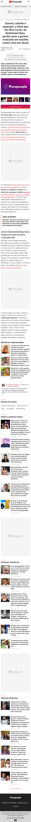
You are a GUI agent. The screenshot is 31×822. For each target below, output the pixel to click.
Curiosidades (10, 408)
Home (2, 19)
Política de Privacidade (9, 803)
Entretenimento (20, 408)
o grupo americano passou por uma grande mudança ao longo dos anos (15, 129)
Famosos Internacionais (8, 406)
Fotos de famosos (22, 406)
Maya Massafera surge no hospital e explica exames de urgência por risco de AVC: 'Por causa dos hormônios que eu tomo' (19, 763)
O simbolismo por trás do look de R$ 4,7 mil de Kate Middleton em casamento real (19, 643)
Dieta (2, 408)
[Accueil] (15, 1)
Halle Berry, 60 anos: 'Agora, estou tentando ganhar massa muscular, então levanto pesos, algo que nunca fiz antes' (20, 458)
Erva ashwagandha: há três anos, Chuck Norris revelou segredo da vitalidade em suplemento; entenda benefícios (20, 570)
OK (15, 820)
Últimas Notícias (9, 19)
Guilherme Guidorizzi (14, 384)
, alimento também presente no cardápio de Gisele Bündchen (15, 194)
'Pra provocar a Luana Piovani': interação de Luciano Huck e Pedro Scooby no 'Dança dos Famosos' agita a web (18, 750)
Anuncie (15, 806)
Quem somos (22, 803)
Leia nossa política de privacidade (15, 818)
